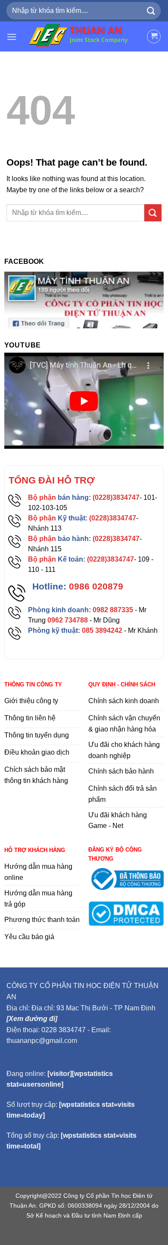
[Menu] (11, 36)
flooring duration (84, 1233)
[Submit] (151, 10)
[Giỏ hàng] (154, 36)
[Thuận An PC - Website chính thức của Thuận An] (81, 36)
